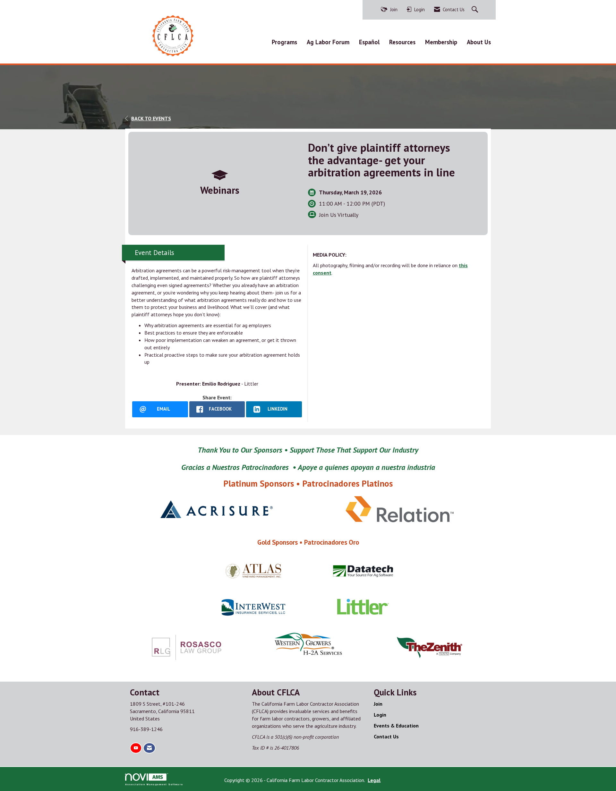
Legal (374, 780)
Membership (441, 42)
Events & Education (396, 725)
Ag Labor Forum (328, 42)
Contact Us (386, 736)
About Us (479, 42)
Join (378, 704)
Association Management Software (154, 784)
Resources (402, 42)
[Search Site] (476, 10)
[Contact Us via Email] (149, 748)
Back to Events (151, 118)
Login (380, 714)
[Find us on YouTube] (136, 748)
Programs (284, 42)
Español (369, 42)
